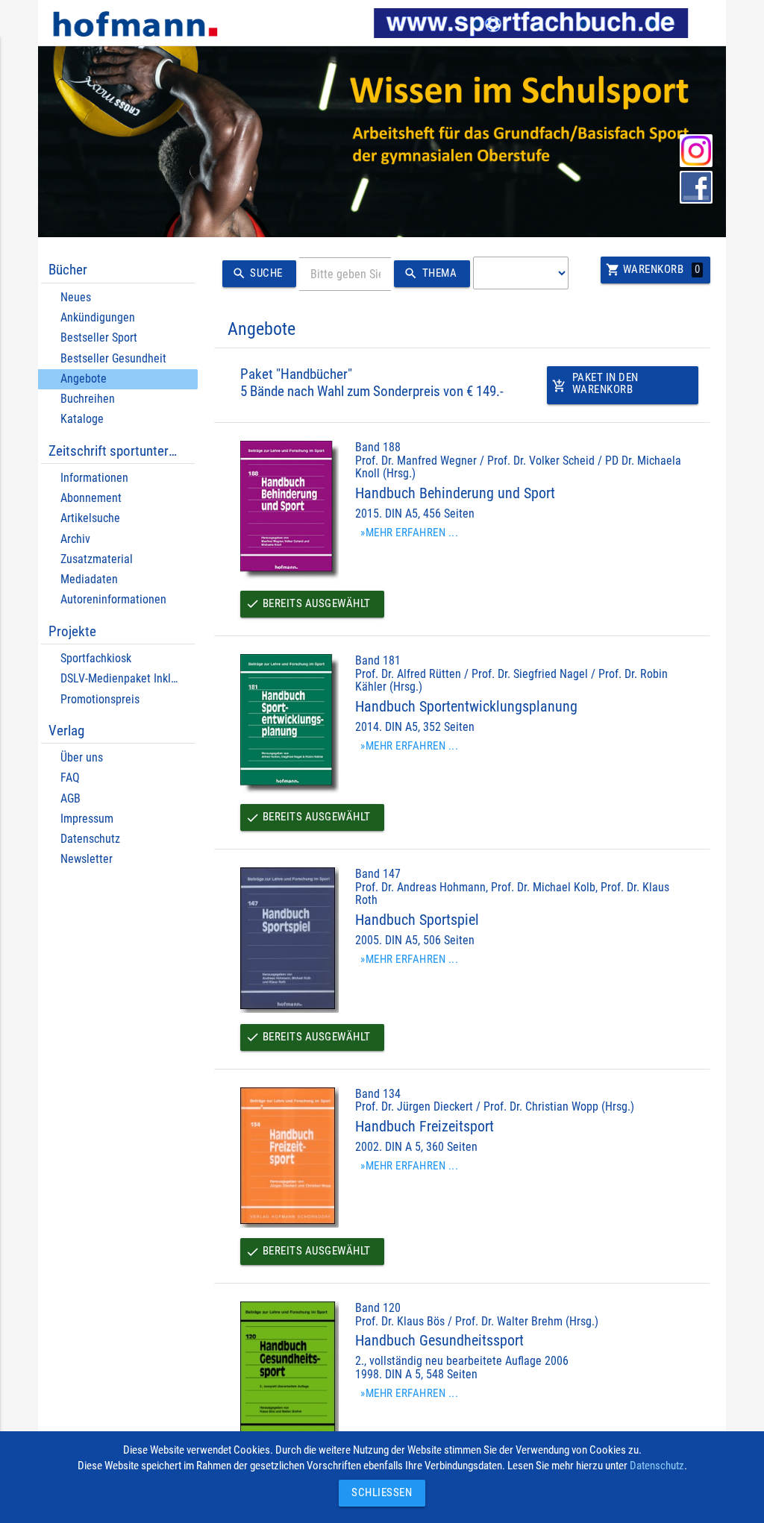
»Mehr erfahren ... (409, 533)
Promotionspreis (100, 699)
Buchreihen (87, 399)
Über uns (81, 757)
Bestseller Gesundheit (113, 358)
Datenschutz (90, 839)
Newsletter (86, 859)
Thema (430, 273)
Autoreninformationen (113, 599)
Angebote (83, 378)
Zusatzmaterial (96, 559)
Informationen (94, 478)
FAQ (70, 777)
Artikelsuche (90, 518)
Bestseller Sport (98, 337)
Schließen (378, 1492)
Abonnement (91, 498)
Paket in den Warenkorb (595, 383)
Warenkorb (653, 270)
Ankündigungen (97, 317)
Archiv (75, 539)
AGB (70, 798)
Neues (75, 297)
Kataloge (82, 419)
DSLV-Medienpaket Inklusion (128, 678)
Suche (257, 273)
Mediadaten (89, 579)
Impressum (86, 818)
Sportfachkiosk (95, 658)
